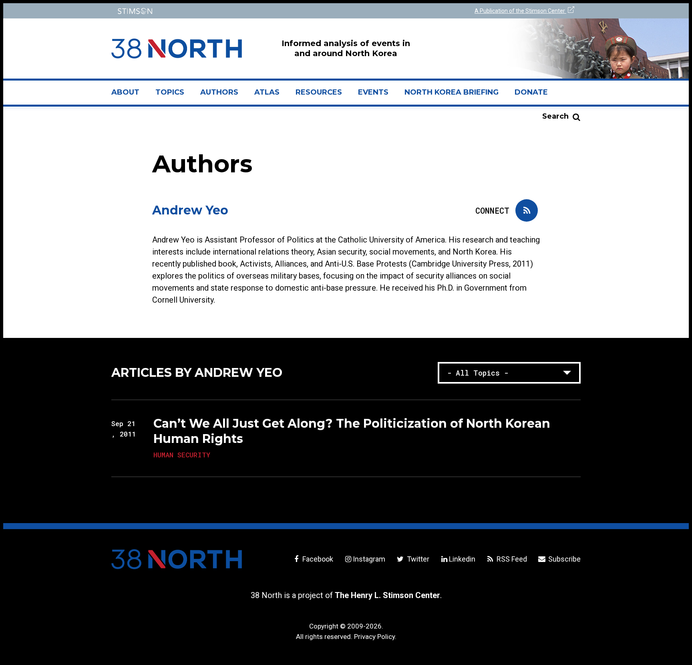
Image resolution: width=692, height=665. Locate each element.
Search (555, 116)
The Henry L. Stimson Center (387, 595)
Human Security (181, 454)
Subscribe (564, 559)
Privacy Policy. (375, 637)
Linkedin (462, 559)
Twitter (417, 559)
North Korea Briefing (451, 92)
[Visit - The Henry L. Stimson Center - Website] (227, 11)
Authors (219, 92)
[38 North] (176, 559)
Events (373, 92)
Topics (169, 92)
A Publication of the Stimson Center (520, 11)
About (129, 95)
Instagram (369, 559)
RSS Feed (511, 559)
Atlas (267, 92)
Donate (531, 92)
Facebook (317, 559)
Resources (319, 92)
